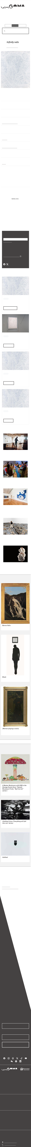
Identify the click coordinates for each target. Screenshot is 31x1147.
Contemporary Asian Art (9, 123)
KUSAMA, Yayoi (12, 47)
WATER (6, 294)
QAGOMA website (7, 1099)
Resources (22, 25)
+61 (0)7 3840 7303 (10, 1140)
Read (8, 341)
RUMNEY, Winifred (7, 623)
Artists (15, 19)
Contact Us (7, 1143)
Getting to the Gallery (10, 1137)
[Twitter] (7, 260)
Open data (5, 1097)
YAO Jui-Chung (6, 821)
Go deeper (24, 19)
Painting (4, 139)
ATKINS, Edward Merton (9, 728)
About (18, 1099)
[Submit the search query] (3, 31)
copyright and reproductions (10, 884)
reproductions (6, 882)
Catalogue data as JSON (10, 252)
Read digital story (10, 303)
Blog (17, 1097)
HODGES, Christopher (8, 675)
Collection (12, 12)
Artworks (6, 19)
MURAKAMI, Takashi (8, 788)
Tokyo (4, 163)
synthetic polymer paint (9, 147)
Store (3, 1101)
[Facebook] (4, 260)
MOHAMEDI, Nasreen (8, 855)
